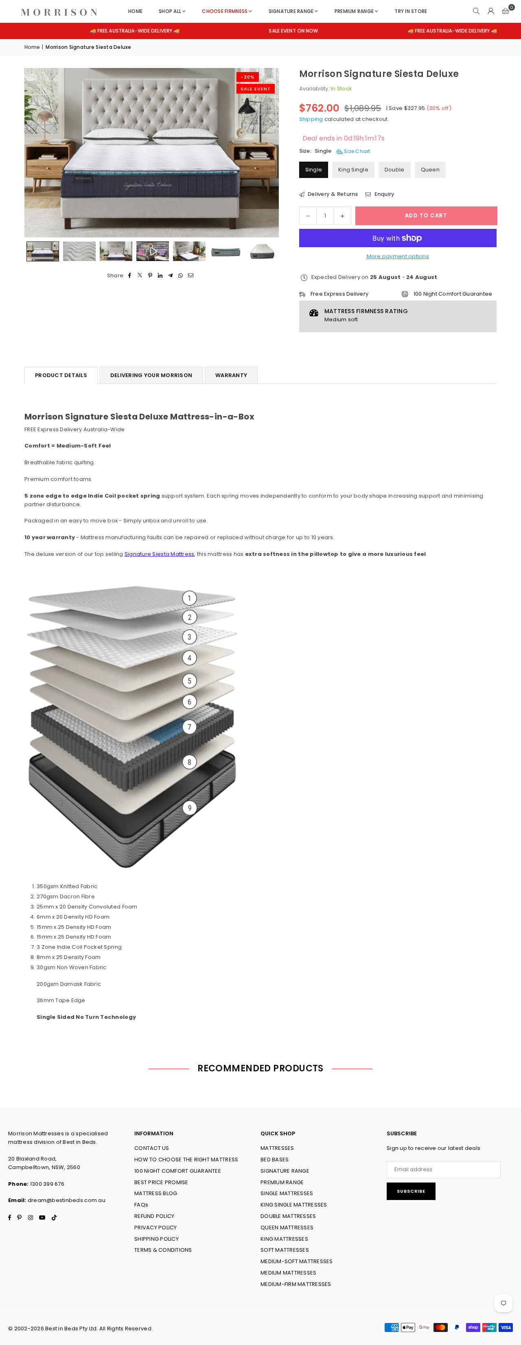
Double (395, 169)
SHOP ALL (170, 11)
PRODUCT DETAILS (61, 375)
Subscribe (411, 1191)
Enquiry (383, 194)
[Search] (476, 11)
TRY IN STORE (410, 11)
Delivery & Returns (332, 194)
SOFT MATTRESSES (284, 1250)
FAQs (141, 1205)
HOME (135, 11)
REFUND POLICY (154, 1216)
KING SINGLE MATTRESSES (293, 1205)
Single (313, 169)
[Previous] (41, 153)
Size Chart (356, 151)
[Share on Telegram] (171, 276)
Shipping (311, 119)
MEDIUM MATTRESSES (288, 1273)
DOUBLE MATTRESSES (288, 1216)
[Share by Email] (191, 276)
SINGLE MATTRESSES (286, 1193)
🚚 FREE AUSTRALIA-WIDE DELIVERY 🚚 (98, 31)
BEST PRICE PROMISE (161, 1182)
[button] (505, 11)
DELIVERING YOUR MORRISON (151, 375)
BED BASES (274, 1159)
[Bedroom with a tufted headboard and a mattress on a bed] (189, 251)
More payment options (398, 256)
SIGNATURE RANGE (291, 11)
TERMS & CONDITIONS (163, 1250)
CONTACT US (151, 1148)
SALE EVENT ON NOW (256, 31)
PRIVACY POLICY (155, 1227)
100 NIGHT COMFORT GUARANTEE (177, 1171)
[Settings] (491, 11)
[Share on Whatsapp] (181, 276)
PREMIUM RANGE (354, 11)
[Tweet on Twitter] (140, 276)
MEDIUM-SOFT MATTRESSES (296, 1261)
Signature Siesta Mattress (160, 554)
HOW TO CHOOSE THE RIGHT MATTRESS (186, 1159)
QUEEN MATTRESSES (286, 1227)
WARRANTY (231, 375)
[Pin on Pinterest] (150, 276)
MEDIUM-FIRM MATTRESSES (295, 1284)
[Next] (262, 153)
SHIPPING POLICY (156, 1239)
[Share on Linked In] (161, 276)
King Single (353, 169)
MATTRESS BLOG (155, 1193)
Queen (430, 169)
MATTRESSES (277, 1148)
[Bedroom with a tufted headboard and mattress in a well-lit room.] (116, 251)
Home (31, 47)
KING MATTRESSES (284, 1239)
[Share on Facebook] (130, 276)
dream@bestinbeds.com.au (66, 1200)
